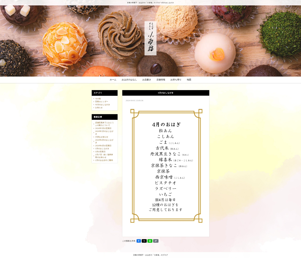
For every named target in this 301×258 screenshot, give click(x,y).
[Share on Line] (149, 241)
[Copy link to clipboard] (155, 241)
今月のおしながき (102, 105)
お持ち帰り (176, 79)
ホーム (113, 79)
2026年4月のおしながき (104, 141)
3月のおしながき (102, 148)
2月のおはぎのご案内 (104, 160)
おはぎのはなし (129, 79)
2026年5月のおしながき (104, 132)
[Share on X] (144, 241)
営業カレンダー (101, 101)
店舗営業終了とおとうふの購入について (104, 124)
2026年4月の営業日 (103, 146)
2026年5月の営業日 (103, 128)
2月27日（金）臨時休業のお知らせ (104, 156)
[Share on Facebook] (139, 241)
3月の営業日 (100, 152)
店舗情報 (160, 79)
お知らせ (99, 108)
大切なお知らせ (101, 137)
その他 (98, 99)
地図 (189, 79)
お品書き (146, 79)
